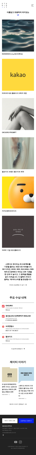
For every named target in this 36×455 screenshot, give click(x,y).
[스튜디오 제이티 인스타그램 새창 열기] (20, 442)
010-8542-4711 (7, 430)
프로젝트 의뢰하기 (26, 421)
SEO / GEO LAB (9, 420)
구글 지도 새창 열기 (3, 435)
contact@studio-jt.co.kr (9, 432)
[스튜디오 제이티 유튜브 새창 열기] (15, 442)
